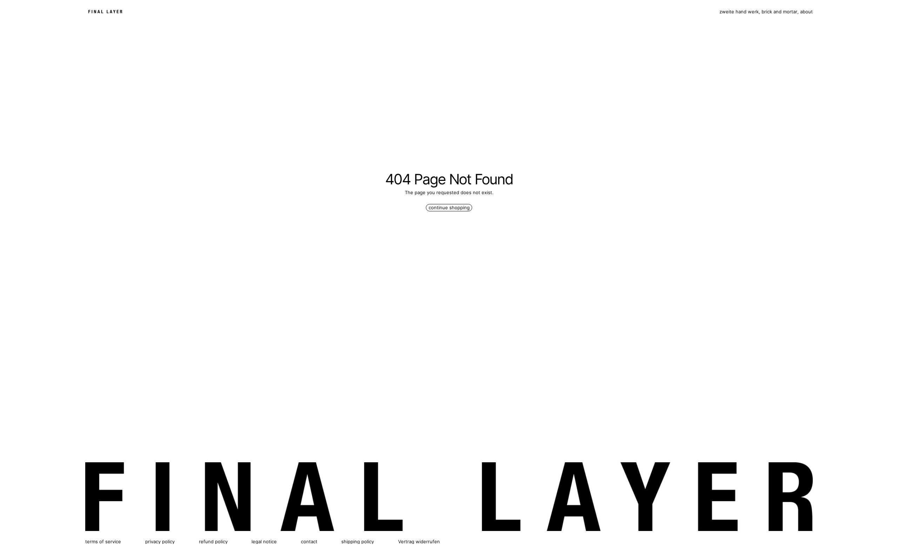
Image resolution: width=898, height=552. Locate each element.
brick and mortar (779, 11)
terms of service (103, 541)
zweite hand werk (739, 11)
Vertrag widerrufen (419, 541)
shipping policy (357, 541)
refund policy (213, 541)
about (806, 11)
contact (309, 541)
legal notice (264, 541)
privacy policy (160, 541)
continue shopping (449, 207)
